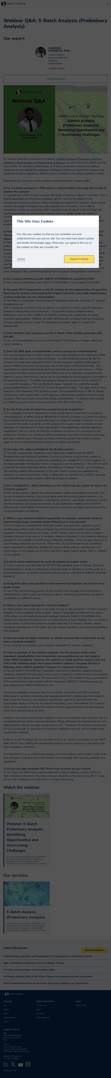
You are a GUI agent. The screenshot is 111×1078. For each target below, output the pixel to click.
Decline (21, 259)
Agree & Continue (79, 259)
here (47, 243)
